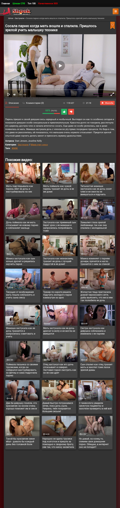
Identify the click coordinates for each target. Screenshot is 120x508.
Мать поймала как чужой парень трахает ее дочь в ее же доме (58, 189)
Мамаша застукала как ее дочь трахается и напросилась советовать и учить (20, 332)
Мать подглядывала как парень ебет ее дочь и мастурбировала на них (19, 189)
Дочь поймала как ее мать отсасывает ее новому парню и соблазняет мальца (22, 225)
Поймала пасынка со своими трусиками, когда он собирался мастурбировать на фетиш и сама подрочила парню (22, 370)
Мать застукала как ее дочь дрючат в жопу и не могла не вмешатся (59, 331)
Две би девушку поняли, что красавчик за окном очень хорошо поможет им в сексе (21, 406)
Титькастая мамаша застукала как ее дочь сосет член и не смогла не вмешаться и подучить (96, 190)
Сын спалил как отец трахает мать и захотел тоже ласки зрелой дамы (96, 367)
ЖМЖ (15, 148)
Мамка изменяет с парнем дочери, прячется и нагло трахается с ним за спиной (95, 261)
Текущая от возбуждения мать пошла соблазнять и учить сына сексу (20, 295)
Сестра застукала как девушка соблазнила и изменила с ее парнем (93, 331)
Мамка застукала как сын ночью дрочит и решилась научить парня (20, 261)
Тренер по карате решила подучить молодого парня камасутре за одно (57, 295)
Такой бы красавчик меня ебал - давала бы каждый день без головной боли (20, 441)
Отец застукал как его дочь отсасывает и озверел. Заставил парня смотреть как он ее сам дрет (59, 368)
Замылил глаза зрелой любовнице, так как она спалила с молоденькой (93, 225)
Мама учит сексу (39, 144)
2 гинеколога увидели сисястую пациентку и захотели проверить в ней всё (95, 406)
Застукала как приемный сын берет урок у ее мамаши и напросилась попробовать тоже (59, 226)
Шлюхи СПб (19, 3)
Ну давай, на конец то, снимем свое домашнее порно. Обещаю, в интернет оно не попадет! (94, 442)
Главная (5, 3)
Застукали (23, 144)
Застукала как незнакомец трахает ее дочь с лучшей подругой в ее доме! (58, 261)
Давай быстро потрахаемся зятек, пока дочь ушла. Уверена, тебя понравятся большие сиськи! (57, 407)
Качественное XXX (48, 3)
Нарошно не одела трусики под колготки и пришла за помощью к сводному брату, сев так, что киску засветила (58, 442)
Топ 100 (32, 3)
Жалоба (109, 103)
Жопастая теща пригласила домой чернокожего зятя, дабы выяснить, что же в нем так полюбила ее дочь (96, 296)
